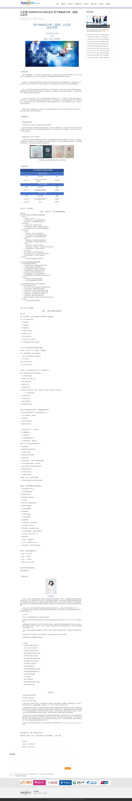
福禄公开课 (94, 3)
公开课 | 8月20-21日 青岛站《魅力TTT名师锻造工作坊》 (98, 55)
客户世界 (44, 793)
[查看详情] (103, 31)
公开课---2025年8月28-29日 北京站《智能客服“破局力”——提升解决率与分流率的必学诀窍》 (32, 774)
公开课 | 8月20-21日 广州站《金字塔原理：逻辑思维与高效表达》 (98, 51)
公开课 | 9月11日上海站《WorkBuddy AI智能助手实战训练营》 (98, 39)
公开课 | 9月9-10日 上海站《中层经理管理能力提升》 (98, 35)
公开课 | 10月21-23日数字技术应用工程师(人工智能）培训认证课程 (98, 46)
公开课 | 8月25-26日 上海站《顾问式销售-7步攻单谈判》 (98, 49)
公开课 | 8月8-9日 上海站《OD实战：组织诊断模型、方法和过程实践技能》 (98, 58)
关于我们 (101, 3)
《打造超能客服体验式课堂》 (18, 775)
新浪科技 (39, 793)
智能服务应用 (78, 3)
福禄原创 (86, 3)
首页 (57, 3)
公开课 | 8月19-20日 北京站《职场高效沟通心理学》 (97, 44)
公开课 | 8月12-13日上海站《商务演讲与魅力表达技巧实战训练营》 (98, 53)
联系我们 (108, 3)
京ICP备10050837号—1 (79, 799)
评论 (68, 768)
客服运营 (63, 3)
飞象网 (35, 793)
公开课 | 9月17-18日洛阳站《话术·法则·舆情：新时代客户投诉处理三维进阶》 (98, 37)
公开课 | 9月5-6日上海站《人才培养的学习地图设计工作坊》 (98, 42)
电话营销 (70, 3)
